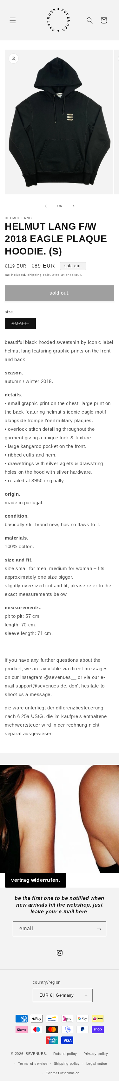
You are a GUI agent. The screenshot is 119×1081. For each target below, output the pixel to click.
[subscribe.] (99, 928)
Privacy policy (95, 1054)
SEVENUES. (36, 1054)
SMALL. (23, 325)
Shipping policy (67, 1063)
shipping (35, 274)
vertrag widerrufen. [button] (35, 880)
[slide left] (46, 206)
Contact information (63, 1073)
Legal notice (96, 1063)
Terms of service (33, 1063)
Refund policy (65, 1054)
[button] (13, 20)
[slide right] (74, 206)
